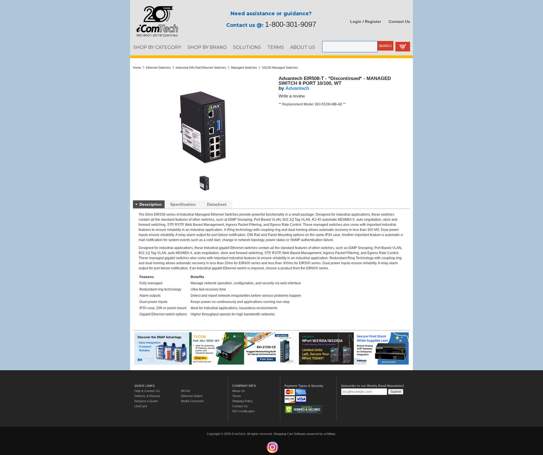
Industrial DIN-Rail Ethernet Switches (201, 67)
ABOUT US (302, 47)
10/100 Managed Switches (280, 67)
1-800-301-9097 (290, 24)
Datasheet (217, 204)
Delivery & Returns (147, 396)
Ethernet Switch (191, 396)
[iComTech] (154, 37)
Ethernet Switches (158, 67)
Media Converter (192, 401)
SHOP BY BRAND (207, 47)
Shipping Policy (242, 401)
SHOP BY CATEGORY (157, 47)
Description (150, 204)
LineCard (140, 406)
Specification (183, 204)
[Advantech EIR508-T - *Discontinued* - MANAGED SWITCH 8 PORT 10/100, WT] (204, 191)
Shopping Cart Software (289, 433)
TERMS (275, 47)
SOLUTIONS (247, 47)
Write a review (292, 96)
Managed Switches (244, 67)
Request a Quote (146, 401)
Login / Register (365, 21)
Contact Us (399, 21)
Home (137, 67)
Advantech (297, 88)
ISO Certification (243, 411)
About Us (238, 391)
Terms (236, 396)
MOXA (185, 391)
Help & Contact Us (147, 391)
